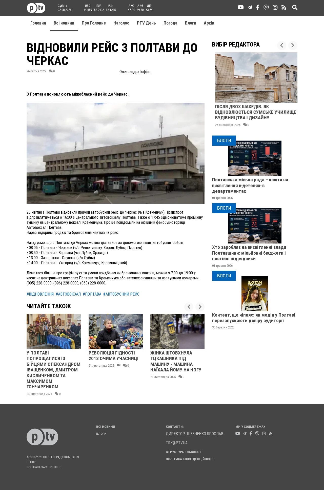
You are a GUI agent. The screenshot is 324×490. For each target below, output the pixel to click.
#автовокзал (68, 294)
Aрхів (209, 23)
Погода (170, 23)
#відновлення (40, 294)
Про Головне (94, 23)
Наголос (121, 23)
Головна (38, 23)
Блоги (190, 23)
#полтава (92, 294)
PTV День (146, 23)
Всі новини (64, 23)
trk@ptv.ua (177, 442)
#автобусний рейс (121, 294)
